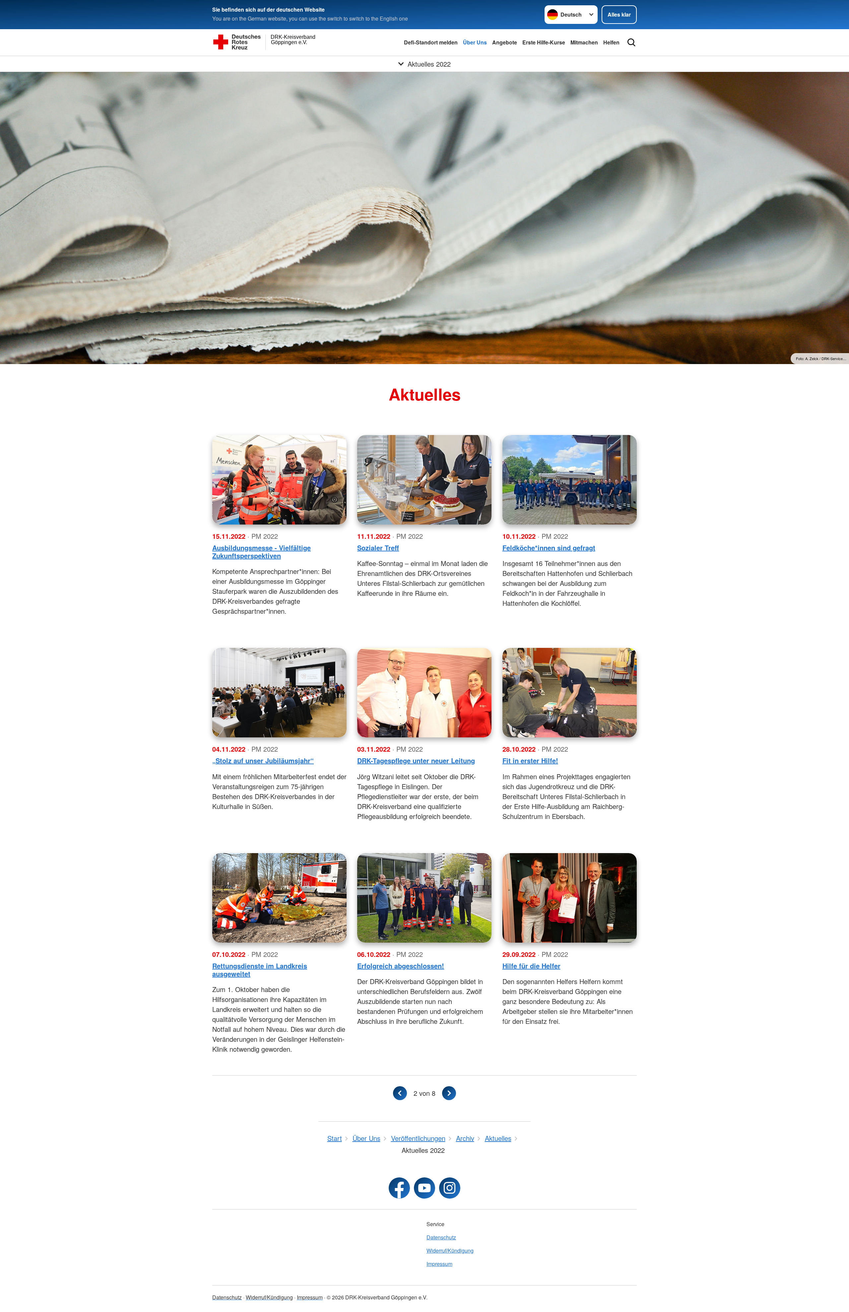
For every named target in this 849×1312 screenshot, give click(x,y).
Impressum (439, 1264)
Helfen (611, 42)
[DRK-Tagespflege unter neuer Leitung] (424, 692)
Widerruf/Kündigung (450, 1250)
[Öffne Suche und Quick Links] (631, 42)
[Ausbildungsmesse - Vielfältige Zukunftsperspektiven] (279, 480)
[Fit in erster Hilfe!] (569, 692)
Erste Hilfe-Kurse (543, 42)
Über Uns (475, 42)
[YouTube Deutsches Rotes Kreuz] (424, 1188)
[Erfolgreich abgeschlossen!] (424, 898)
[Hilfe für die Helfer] (569, 898)
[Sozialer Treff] (424, 480)
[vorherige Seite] (400, 1093)
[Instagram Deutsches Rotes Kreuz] (449, 1188)
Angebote (504, 42)
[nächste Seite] (449, 1093)
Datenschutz (441, 1237)
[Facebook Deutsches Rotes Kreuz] (399, 1188)
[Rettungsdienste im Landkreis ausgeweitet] (279, 898)
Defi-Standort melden (431, 42)
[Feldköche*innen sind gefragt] (569, 480)
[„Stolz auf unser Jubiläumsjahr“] (279, 692)
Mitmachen (584, 42)
